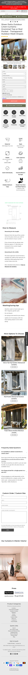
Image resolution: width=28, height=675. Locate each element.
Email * (2, 500)
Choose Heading (6, 75)
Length (4, 84)
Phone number (4, 505)
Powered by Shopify (14, 670)
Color (3, 71)
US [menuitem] (19, 10)
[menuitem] (5, 67)
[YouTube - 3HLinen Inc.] (17, 22)
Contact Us (18, 643)
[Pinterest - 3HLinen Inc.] (15, 22)
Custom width (7, 162)
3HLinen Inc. (16, 668)
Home (2, 19)
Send (7, 530)
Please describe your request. (8, 510)
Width (3, 79)
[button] (4, 36)
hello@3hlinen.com (18, 2)
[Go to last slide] (2, 66)
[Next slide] (26, 66)
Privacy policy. (21, 526)
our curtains (6, 476)
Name (2, 495)
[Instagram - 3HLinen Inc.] (13, 22)
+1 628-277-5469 (20, 1)
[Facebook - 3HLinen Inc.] (11, 22)
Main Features (8, 16)
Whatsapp (4, 2)
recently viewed (26, 339)
